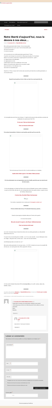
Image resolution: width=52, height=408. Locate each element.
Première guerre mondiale (42, 292)
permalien (16, 293)
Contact (18, 25)
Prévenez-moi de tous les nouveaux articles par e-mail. (17, 385)
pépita (19, 319)
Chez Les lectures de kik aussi (26, 125)
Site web (8, 376)
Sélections (17, 292)
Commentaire (10, 345)
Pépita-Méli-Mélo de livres (21, 43)
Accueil (5, 22)
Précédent (6, 29)
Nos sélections (12, 22)
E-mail (9, 370)
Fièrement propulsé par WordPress (26, 403)
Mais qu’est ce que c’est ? (22, 22)
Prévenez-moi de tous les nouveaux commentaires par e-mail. (18, 382)
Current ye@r (9, 392)
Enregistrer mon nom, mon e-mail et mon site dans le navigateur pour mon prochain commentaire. (25, 380)
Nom (9, 363)
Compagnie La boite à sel (36, 202)
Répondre (15, 313)
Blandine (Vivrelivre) (28, 301)
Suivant (46, 29)
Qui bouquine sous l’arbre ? (9, 25)
